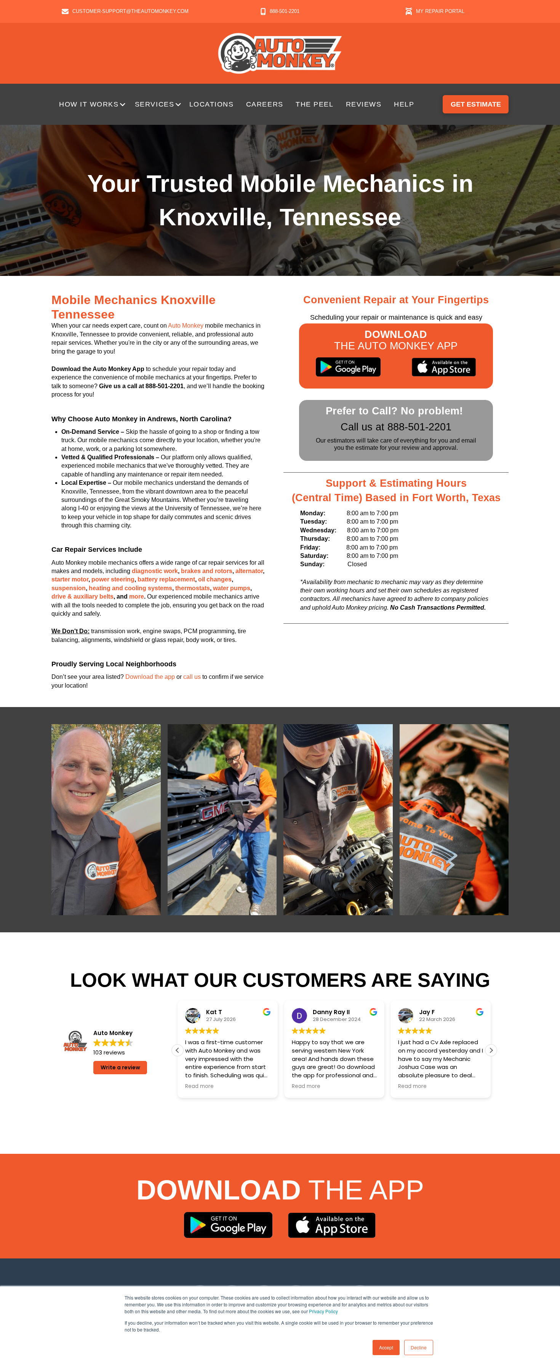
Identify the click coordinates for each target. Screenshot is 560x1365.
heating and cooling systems (130, 588)
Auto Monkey (185, 325)
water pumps (231, 588)
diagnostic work (155, 571)
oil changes (215, 579)
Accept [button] (386, 1347)
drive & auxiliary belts (82, 596)
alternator (249, 571)
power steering (112, 579)
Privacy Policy (323, 1311)
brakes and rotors (206, 571)
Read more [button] (199, 1086)
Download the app (150, 677)
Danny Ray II (331, 1012)
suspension (68, 588)
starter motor (69, 579)
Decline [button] (419, 1347)
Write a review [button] (120, 1067)
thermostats (192, 588)
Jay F (427, 1012)
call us (192, 677)
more (136, 596)
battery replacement (166, 579)
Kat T (214, 1012)
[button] (93, 104)
